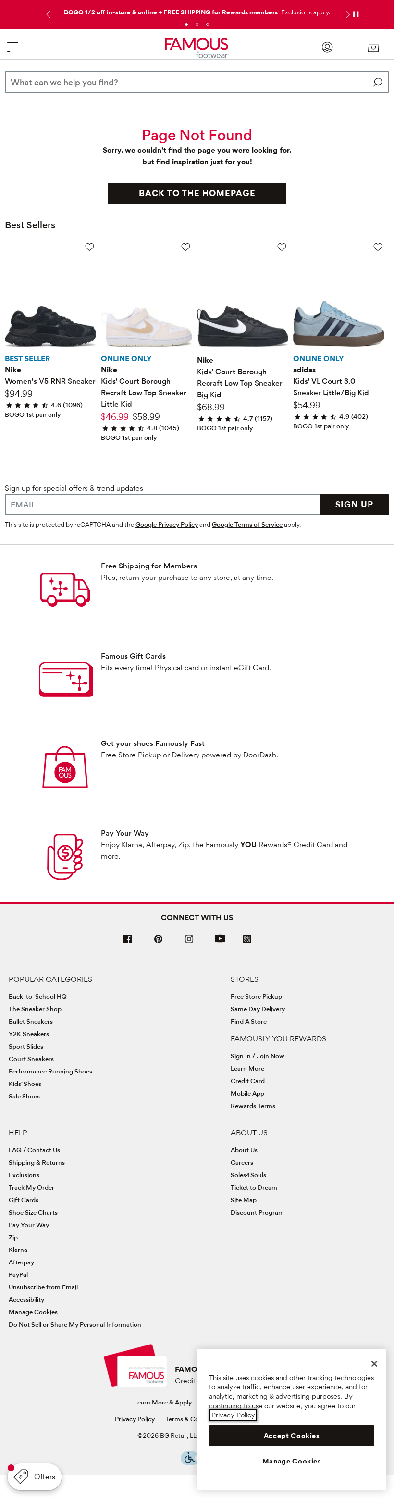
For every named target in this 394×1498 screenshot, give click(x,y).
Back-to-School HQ (38, 996)
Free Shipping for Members (149, 565)
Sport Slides (26, 1046)
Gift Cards (23, 1199)
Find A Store (249, 1021)
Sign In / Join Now (257, 1056)
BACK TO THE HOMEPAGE (197, 193)
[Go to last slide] (47, 14)
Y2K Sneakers (29, 1034)
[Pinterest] (158, 942)
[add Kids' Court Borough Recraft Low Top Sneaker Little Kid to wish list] (185, 246)
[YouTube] (220, 942)
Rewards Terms (253, 1105)
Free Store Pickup (256, 996)
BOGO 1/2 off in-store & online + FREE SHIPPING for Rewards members (171, 12)
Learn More (247, 1068)
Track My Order (31, 1187)
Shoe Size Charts (33, 1212)
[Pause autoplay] (355, 14)
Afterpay (21, 1262)
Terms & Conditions (193, 1419)
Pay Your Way (125, 832)
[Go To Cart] (373, 47)
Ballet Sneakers (31, 1021)
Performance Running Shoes (50, 1071)
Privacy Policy (135, 1419)
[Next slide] (347, 14)
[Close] (374, 1363)
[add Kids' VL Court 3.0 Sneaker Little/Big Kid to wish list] (377, 246)
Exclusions (24, 1175)
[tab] (186, 24)
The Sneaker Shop (35, 1009)
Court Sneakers (31, 1058)
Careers (242, 1162)
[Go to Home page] (197, 48)
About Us (244, 1150)
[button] (304, 12)
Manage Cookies (33, 1312)
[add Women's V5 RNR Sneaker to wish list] (89, 246)
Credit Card (248, 1081)
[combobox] (197, 82)
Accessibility (26, 1299)
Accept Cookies (292, 1435)
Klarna (18, 1249)
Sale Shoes (24, 1096)
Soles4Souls (248, 1175)
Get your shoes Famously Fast (153, 743)
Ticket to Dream (254, 1187)
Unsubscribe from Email (43, 1287)
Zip (13, 1237)
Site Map (244, 1199)
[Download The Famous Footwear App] (247, 939)
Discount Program (257, 1212)
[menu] (12, 51)
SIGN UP (354, 504)
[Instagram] (189, 942)
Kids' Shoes (25, 1083)
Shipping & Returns (37, 1162)
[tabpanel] (197, 10)
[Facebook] (127, 942)
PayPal (18, 1274)
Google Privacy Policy (166, 524)
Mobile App (247, 1093)
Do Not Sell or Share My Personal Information (75, 1324)
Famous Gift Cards (133, 656)
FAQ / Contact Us (34, 1150)
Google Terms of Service (247, 524)
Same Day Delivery (258, 1009)
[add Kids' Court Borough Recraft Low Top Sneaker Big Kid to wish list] (281, 246)
